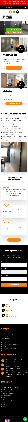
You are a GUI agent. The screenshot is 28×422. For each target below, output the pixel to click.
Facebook (6, 350)
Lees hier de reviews (13, 32)
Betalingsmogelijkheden (9, 389)
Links (23, 416)
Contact (5, 404)
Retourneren (6, 398)
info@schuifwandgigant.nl (11, 344)
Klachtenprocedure (8, 395)
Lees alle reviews (14, 240)
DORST (17, 418)
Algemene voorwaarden (9, 402)
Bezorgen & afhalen (8, 391)
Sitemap (19, 416)
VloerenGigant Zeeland (9, 406)
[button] (25, 419)
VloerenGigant (15, 1)
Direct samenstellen (13, 29)
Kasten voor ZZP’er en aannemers (11, 387)
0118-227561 (6, 342)
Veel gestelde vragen (8, 393)
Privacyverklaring (7, 400)
